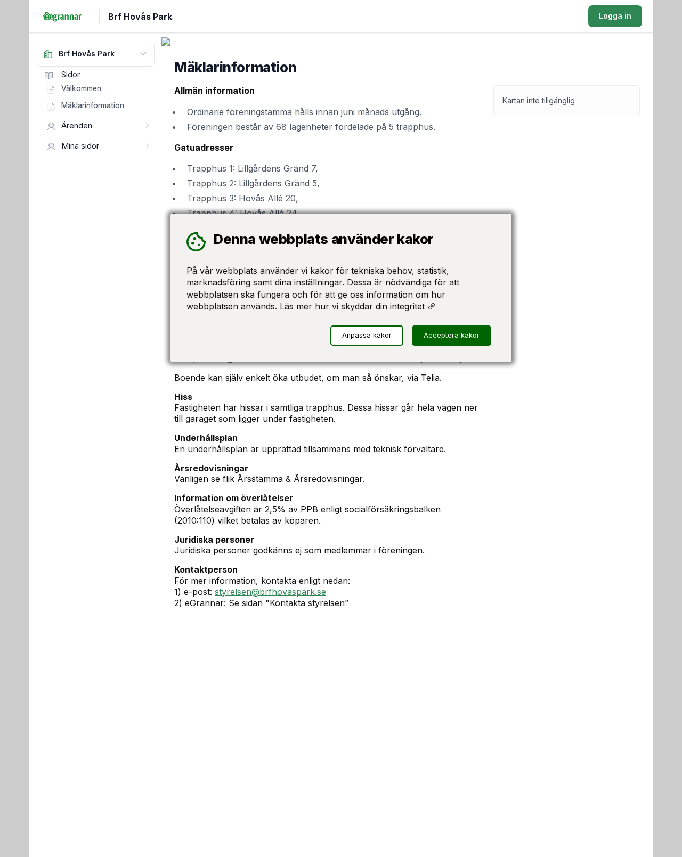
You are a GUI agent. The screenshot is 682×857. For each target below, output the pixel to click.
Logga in (615, 15)
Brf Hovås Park (140, 16)
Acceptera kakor (452, 336)
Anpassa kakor (367, 336)
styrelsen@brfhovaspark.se (270, 591)
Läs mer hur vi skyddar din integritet (353, 306)
